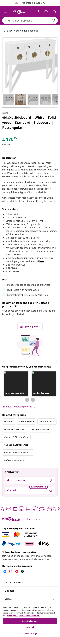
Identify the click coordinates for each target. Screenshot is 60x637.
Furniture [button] (8, 421)
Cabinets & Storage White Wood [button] (19, 452)
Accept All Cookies (30, 621)
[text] (10, 139)
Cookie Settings (30, 633)
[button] (16, 383)
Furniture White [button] (26, 421)
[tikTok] (22, 571)
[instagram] (10, 571)
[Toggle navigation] (5, 11)
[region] (30, 620)
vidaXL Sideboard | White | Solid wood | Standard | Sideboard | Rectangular (29, 122)
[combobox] (30, 20)
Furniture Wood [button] (47, 421)
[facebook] (4, 571)
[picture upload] (30, 345)
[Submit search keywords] (53, 20)
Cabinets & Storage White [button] (16, 437)
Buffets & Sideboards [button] (14, 460)
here (41, 261)
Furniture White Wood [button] (14, 429)
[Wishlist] (46, 11)
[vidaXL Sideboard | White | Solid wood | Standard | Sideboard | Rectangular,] (30, 65)
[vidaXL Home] (20, 12)
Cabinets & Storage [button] (40, 429)
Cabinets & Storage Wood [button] (16, 444)
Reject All (30, 627)
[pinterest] (16, 571)
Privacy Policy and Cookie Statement (23, 615)
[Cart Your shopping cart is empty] (54, 11)
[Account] (38, 11)
